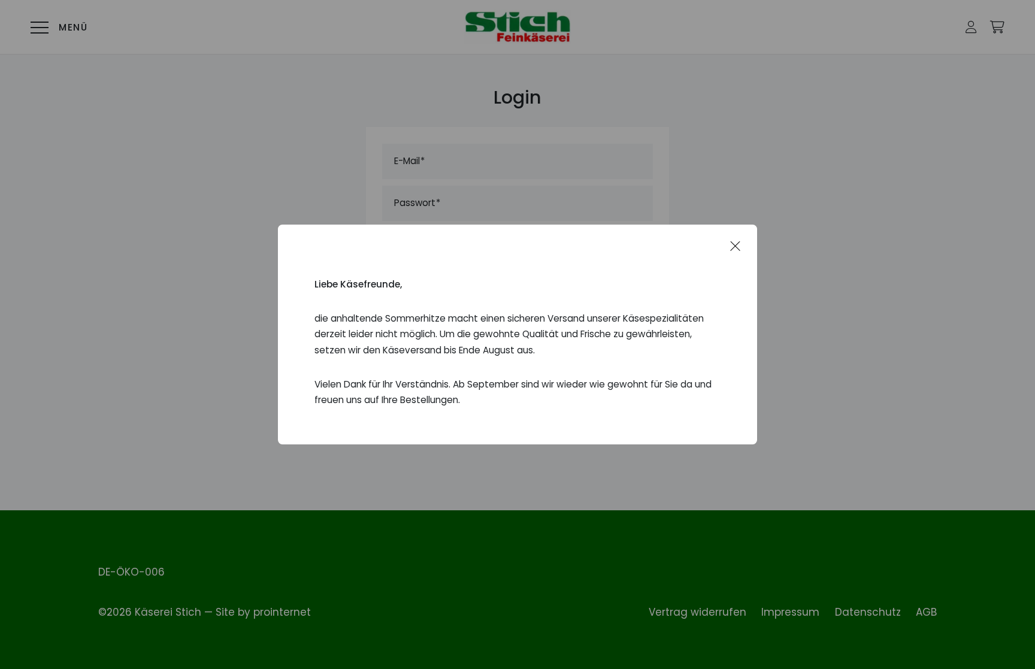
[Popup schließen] (735, 246)
